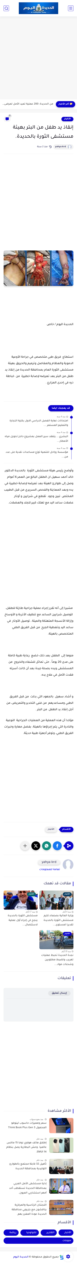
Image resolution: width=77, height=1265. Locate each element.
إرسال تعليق (59, 993)
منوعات (66, 1240)
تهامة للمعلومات (49, 869)
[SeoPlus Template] (61, 1257)
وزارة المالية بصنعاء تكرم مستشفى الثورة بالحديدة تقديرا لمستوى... (58, 920)
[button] (57, 845)
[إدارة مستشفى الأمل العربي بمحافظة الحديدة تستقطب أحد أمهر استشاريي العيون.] (61, 1186)
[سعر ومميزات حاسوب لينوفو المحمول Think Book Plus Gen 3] (61, 1125)
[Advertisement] (38, 58)
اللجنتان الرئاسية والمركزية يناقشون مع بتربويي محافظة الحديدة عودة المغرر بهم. (29, 1210)
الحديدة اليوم (20, 1257)
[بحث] (6, 8)
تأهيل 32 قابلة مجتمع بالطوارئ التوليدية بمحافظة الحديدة (28, 1166)
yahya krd (60, 147)
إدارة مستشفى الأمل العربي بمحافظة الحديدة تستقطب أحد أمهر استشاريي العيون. (28, 1188)
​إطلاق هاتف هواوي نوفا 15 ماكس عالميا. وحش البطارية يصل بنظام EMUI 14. (26, 1148)
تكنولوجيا (31, 1232)
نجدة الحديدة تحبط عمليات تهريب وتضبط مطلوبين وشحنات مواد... (57, 960)
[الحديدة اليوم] (38, 8)
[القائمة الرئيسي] (70, 8)
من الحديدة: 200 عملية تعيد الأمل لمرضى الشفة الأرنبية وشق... (27, 104)
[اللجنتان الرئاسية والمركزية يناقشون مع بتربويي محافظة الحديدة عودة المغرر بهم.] (61, 1207)
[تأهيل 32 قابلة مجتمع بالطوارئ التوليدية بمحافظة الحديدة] (61, 1166)
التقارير (50, 1232)
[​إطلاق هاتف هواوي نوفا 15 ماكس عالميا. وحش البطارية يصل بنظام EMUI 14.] (61, 1145)
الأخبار (67, 119)
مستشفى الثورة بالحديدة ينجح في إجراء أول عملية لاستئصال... (23, 920)
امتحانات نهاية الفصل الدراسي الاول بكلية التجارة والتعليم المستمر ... (38, 423)
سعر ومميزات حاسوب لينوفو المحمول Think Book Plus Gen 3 (27, 1125)
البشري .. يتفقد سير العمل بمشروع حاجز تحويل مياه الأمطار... (36, 439)
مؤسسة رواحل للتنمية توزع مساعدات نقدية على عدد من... (37, 454)
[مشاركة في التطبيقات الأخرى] (25, 845)
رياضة (12, 1232)
